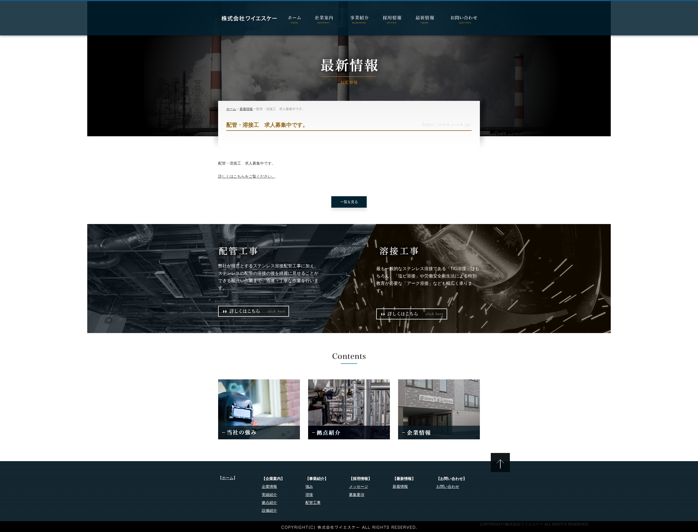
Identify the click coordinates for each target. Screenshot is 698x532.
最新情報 (425, 20)
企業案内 (326, 20)
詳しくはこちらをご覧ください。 (246, 176)
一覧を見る (349, 202)
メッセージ (358, 486)
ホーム (294, 20)
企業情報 (269, 486)
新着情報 (246, 109)
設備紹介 (269, 510)
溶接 (309, 494)
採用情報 (392, 20)
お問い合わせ (461, 20)
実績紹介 (269, 494)
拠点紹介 (269, 502)
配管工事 (313, 502)
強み (309, 486)
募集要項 (356, 494)
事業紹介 (360, 20)
